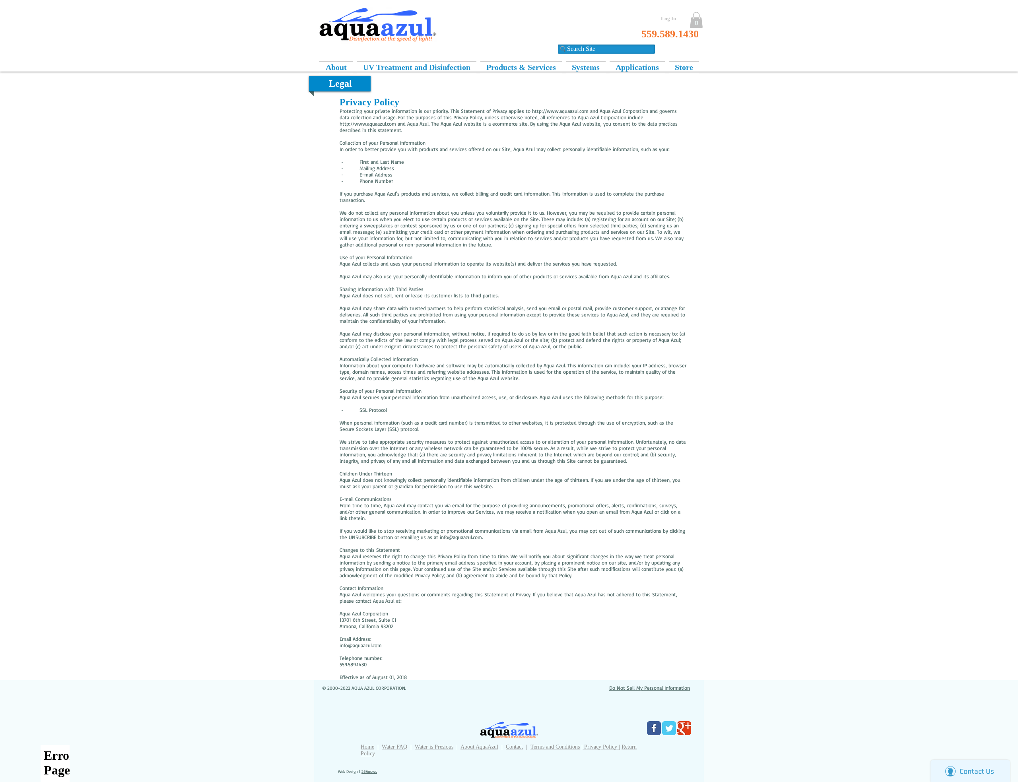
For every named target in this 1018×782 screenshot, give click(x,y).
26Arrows (369, 771)
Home (367, 747)
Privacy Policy (601, 747)
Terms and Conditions (555, 747)
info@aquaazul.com (461, 537)
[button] (696, 20)
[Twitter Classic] (669, 728)
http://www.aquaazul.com (560, 111)
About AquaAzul (479, 747)
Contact (514, 747)
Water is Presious (434, 747)
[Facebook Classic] (654, 728)
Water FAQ (394, 747)
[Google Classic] (684, 728)
